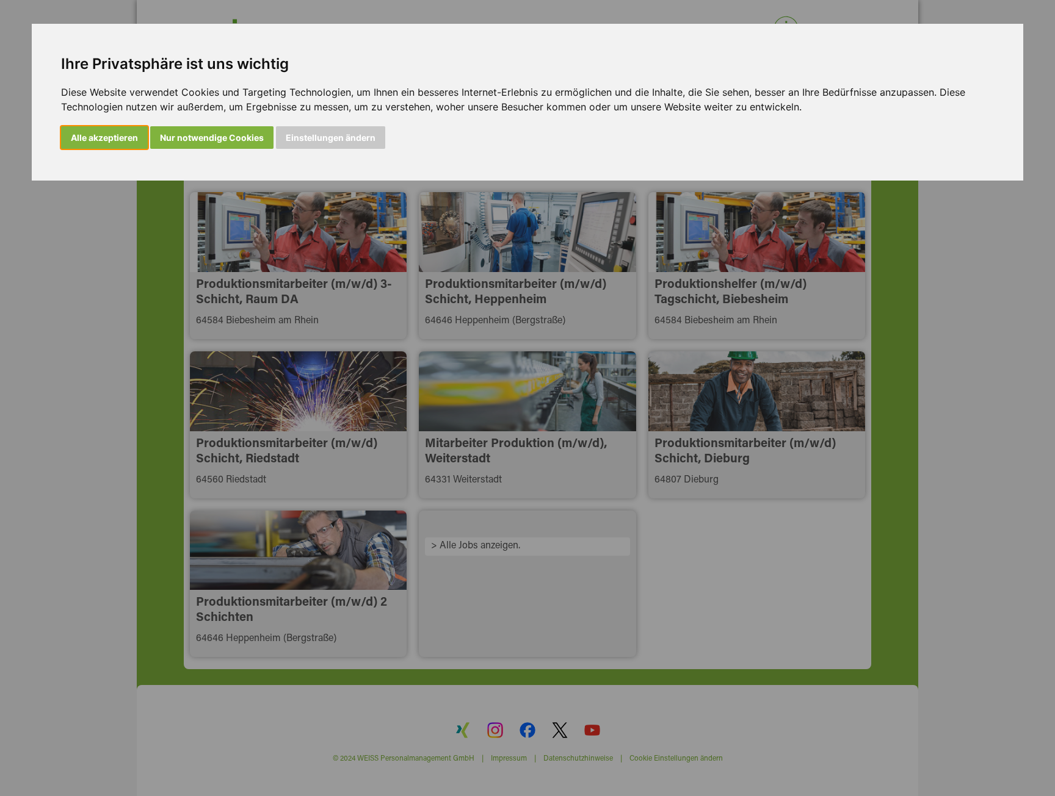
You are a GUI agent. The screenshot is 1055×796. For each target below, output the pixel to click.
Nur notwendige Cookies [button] (212, 137)
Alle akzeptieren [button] (104, 137)
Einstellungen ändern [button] (330, 137)
